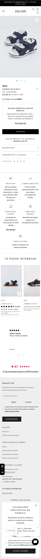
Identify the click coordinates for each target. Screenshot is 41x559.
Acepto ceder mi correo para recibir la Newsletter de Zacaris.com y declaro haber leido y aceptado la (21, 543)
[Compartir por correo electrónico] (24, 161)
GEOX (4, 86)
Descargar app (20, 123)
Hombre (27, 536)
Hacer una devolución (10, 458)
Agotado (20, 131)
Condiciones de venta (10, 454)
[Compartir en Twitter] (17, 161)
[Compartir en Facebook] (14, 161)
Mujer (15, 536)
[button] (18, 355)
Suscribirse (12, 419)
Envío (4, 447)
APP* (24, 4)
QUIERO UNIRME (20, 551)
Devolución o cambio (10, 450)
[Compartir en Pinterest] (21, 161)
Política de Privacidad (10, 435)
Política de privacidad (27, 545)
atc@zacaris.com (8, 472)
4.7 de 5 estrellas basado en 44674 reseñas (20, 371)
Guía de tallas (7, 493)
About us (5, 432)
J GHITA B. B (6, 304)
